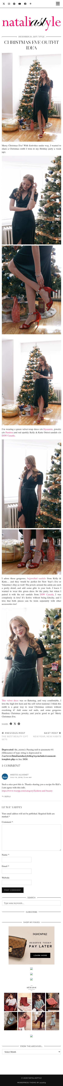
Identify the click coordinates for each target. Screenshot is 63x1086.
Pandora (9, 432)
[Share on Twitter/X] (15, 724)
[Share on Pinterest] (19, 724)
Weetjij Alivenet (19, 775)
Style (41, 37)
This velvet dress (10, 700)
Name (5, 854)
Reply (8, 796)
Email (5, 866)
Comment (7, 821)
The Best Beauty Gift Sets (15, 736)
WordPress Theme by (31, 1083)
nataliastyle (35, 1078)
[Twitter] (4, 3)
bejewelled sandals (36, 578)
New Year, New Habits (47, 735)
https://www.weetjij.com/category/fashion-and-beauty (27, 790)
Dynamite (48, 429)
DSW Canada (8, 435)
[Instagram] (9, 3)
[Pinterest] (14, 3)
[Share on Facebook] (11, 724)
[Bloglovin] (31, 3)
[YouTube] (20, 3)
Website (5, 877)
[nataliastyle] (31, 16)
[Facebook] (25, 3)
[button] (59, 3)
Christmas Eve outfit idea (31, 45)
